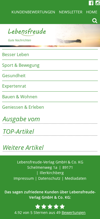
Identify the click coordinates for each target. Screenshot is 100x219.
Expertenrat (14, 86)
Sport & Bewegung (20, 65)
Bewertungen (74, 212)
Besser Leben (15, 54)
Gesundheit (14, 76)
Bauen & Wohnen (19, 97)
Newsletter (70, 11)
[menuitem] (50, 54)
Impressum (24, 178)
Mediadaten (75, 178)
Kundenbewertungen (33, 11)
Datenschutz (49, 178)
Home (91, 11)
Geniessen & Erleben (23, 107)
